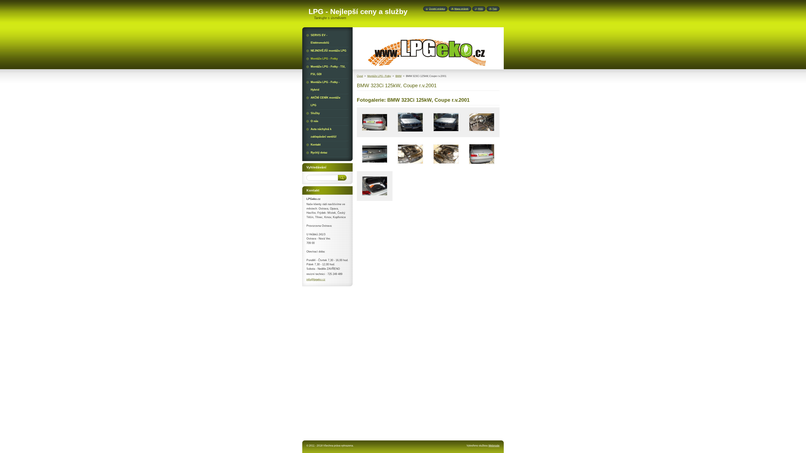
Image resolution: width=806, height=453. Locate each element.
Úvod (360, 76)
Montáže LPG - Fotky (379, 76)
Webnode (494, 445)
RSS (480, 9)
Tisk (494, 9)
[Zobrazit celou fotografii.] (375, 122)
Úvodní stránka (437, 9)
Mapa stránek (461, 9)
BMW (398, 76)
